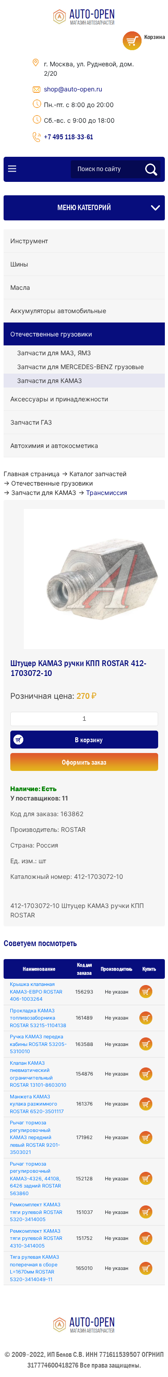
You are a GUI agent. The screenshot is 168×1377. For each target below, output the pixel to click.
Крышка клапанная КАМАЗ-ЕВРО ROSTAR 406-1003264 (36, 991)
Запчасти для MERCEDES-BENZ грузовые (80, 366)
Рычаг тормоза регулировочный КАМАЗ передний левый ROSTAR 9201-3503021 (35, 1137)
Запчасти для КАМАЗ (49, 380)
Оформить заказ (84, 762)
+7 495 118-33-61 (68, 137)
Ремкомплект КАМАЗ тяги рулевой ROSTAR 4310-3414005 (36, 1238)
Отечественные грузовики (51, 334)
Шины (19, 264)
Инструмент (29, 241)
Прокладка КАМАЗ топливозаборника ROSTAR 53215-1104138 (38, 1017)
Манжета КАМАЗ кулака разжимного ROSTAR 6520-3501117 (37, 1104)
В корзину (89, 740)
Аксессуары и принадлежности (59, 399)
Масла (20, 287)
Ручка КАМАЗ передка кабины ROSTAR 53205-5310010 (38, 1043)
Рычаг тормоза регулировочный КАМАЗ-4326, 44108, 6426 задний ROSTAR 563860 (35, 1178)
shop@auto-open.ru (73, 89)
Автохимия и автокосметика (54, 445)
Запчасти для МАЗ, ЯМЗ (54, 353)
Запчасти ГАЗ (31, 422)
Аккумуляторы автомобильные (58, 310)
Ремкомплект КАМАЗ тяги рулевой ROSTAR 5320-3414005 (36, 1211)
